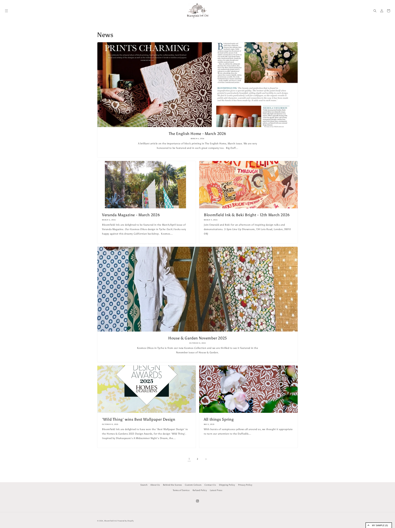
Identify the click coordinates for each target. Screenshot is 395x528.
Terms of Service (181, 490)
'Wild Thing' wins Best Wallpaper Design (138, 419)
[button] (6, 10)
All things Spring (219, 419)
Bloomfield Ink (110, 521)
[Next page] (205, 459)
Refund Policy (200, 490)
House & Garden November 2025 (197, 338)
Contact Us (210, 485)
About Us (155, 485)
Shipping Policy (227, 485)
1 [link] (189, 458)
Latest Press (216, 490)
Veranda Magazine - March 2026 (131, 214)
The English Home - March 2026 (197, 133)
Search (144, 485)
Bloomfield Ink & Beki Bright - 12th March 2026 (247, 214)
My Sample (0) (380, 525)
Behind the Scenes (172, 485)
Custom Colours (193, 485)
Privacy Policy (245, 485)
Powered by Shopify (125, 521)
